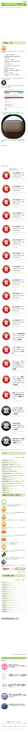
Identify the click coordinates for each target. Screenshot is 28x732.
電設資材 (5, 611)
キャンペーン (5, 589)
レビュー (5, 602)
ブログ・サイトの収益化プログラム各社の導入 (12, 483)
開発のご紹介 (5, 487)
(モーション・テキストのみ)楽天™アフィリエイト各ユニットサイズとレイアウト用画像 (18, 365)
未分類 (4, 606)
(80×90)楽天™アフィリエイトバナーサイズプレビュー (18, 308)
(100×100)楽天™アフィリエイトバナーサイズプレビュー (18, 242)
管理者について (6, 490)
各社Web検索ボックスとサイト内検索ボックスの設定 (14, 481)
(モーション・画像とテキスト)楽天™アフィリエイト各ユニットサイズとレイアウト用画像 (18, 380)
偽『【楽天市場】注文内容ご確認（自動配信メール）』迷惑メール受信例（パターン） (17, 685)
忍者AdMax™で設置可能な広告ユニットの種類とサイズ (18, 440)
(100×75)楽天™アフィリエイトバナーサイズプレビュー (18, 255)
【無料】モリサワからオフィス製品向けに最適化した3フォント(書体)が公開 (17, 675)
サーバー (5, 591)
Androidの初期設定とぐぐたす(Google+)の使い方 (13, 473)
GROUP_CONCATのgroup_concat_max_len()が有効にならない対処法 (17, 666)
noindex (23, 192)
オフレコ (5, 586)
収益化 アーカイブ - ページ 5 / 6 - (14, 721)
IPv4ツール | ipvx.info (7, 468)
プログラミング (6, 600)
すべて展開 (16, 457)
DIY (3, 582)
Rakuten (13, 180)
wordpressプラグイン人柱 (8, 460)
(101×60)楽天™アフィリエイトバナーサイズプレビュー (18, 228)
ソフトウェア (5, 593)
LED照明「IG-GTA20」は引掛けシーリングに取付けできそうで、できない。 (17, 705)
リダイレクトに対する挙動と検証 (10, 471)
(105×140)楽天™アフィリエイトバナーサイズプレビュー (18, 215)
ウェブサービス (6, 584)
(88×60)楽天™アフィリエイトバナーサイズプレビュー (18, 282)
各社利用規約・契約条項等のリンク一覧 (11, 464)
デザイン (5, 595)
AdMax (20, 431)
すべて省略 (22, 457)
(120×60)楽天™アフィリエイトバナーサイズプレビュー (18, 188)
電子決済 (5, 609)
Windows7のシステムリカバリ (9, 478)
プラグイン (5, 597)
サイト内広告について (19, 723)
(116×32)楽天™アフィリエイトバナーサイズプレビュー (18, 201)
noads (20, 192)
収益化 (17, 180)
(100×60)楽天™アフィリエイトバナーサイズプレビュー (18, 268)
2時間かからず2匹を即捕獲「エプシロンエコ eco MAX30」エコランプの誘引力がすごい (17, 695)
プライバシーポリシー (11, 723)
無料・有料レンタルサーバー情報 (10, 462)
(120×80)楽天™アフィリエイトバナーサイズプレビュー (18, 175)
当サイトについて (6, 492)
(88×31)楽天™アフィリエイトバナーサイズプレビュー (18, 295)
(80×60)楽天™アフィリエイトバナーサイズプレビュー (18, 322)
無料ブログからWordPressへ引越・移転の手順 (12, 466)
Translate (17, 170)
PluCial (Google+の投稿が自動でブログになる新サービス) (13, 476)
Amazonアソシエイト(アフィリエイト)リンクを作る (13, 485)
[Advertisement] (14, 23)
